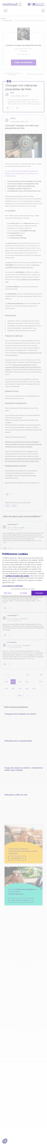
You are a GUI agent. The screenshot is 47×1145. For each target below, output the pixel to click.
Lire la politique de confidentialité (12, 586)
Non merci (8, 593)
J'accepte (39, 593)
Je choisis (23, 593)
